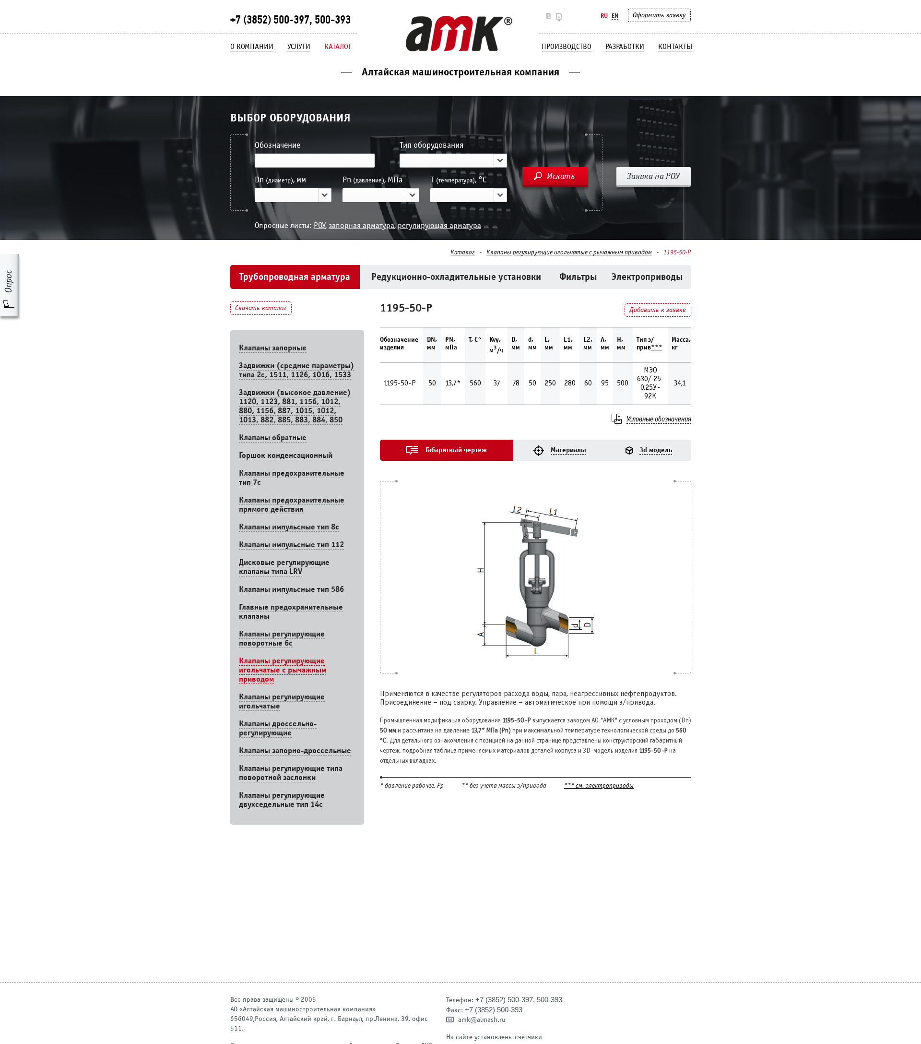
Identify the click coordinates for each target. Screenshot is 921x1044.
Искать (561, 176)
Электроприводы (647, 276)
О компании (251, 46)
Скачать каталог (260, 308)
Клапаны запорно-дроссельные (295, 750)
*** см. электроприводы (599, 786)
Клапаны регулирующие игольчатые (282, 701)
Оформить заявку (659, 15)
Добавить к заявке (657, 310)
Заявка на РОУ (653, 176)
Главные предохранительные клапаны (291, 611)
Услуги (298, 46)
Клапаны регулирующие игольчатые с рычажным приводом (569, 252)
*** (656, 347)
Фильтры (578, 276)
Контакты (675, 46)
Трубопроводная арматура (294, 276)
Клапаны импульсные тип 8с (289, 526)
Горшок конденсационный (285, 455)
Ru (604, 15)
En (615, 15)
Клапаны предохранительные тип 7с (291, 477)
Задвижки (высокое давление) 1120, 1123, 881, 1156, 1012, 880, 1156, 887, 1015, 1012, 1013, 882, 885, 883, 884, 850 (295, 406)
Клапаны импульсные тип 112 (291, 544)
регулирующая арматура (439, 225)
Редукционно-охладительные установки (456, 276)
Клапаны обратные (273, 437)
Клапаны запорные (273, 347)
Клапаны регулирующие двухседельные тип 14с (282, 800)
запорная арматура (361, 225)
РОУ (319, 225)
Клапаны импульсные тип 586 (291, 589)
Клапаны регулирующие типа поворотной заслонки (290, 773)
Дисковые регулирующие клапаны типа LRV (284, 567)
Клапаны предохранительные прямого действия (291, 504)
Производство (566, 46)
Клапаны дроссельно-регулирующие (278, 728)
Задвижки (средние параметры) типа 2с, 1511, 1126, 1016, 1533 (296, 370)
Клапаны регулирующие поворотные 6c (282, 638)
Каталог (338, 46)
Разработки (624, 46)
